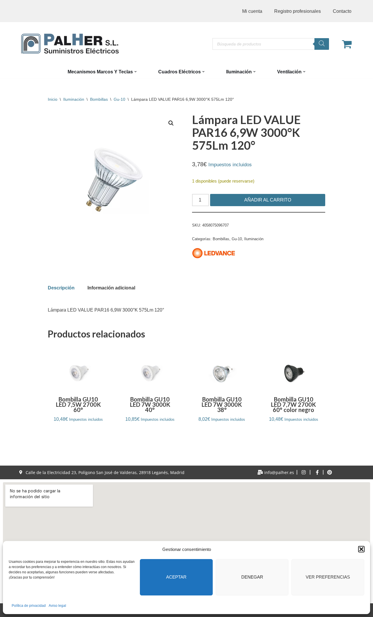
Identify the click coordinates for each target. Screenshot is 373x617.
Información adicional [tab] (111, 287)
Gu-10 (119, 99)
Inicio (52, 99)
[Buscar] (321, 44)
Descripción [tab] (61, 287)
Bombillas (99, 99)
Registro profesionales (297, 11)
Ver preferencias (328, 576)
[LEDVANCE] (214, 254)
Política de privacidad (29, 606)
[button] (361, 549)
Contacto (342, 11)
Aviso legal (57, 606)
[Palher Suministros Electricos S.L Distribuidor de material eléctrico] (70, 43)
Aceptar (176, 576)
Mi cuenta (252, 11)
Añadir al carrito (267, 199)
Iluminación (73, 99)
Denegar (252, 576)
